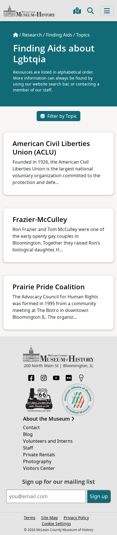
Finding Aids (59, 35)
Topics (83, 35)
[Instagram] (43, 376)
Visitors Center (39, 468)
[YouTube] (56, 376)
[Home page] (15, 35)
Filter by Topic (62, 116)
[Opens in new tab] (39, 399)
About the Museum (47, 419)
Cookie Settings (56, 523)
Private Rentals (39, 454)
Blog (28, 434)
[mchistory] (29, 10)
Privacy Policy (76, 517)
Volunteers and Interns (48, 441)
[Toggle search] (90, 10)
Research (32, 35)
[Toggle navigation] (107, 11)
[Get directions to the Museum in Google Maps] (77, 11)
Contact (31, 427)
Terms (29, 517)
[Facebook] (31, 376)
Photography (37, 461)
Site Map (49, 517)
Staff (28, 448)
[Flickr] (68, 376)
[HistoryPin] (81, 376)
